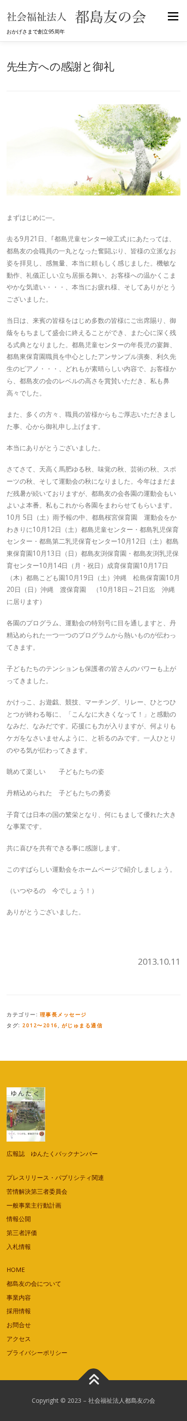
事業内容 (19, 1297)
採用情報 (19, 1311)
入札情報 (19, 1246)
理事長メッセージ (63, 1014)
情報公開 (19, 1219)
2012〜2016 (40, 1025)
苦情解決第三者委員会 (37, 1191)
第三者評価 (22, 1232)
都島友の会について (34, 1283)
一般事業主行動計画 (34, 1205)
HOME (16, 1269)
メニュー (172, 16)
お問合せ (19, 1325)
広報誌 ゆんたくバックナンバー (52, 1153)
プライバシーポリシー (37, 1352)
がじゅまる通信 (82, 1025)
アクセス (19, 1339)
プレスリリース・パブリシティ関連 (55, 1177)
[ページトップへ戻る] (93, 1380)
